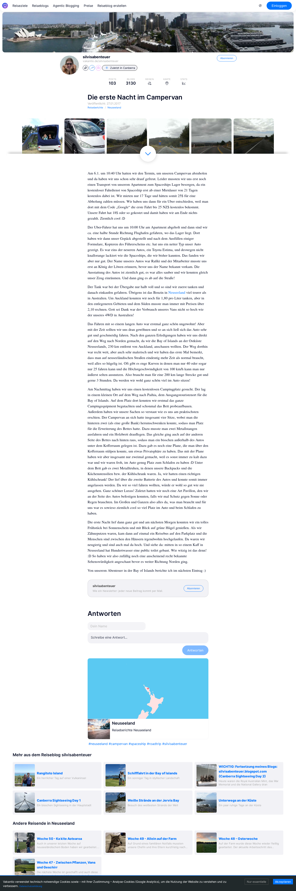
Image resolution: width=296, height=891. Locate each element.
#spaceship (137, 744)
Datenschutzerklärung (30, 886)
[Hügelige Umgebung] (254, 138)
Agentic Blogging (66, 6)
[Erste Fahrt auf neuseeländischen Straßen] (127, 138)
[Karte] (148, 688)
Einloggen (279, 6)
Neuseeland (176, 292)
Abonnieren (226, 58)
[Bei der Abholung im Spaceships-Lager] (84, 138)
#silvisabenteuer (174, 744)
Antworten (195, 650)
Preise (88, 6)
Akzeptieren (283, 881)
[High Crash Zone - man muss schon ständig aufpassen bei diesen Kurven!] (169, 138)
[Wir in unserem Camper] (42, 138)
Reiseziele (20, 6)
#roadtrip (154, 744)
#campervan (118, 744)
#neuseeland (98, 744)
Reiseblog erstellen (111, 6)
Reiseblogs (40, 6)
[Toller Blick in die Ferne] (211, 138)
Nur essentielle (256, 881)
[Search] (260, 6)
